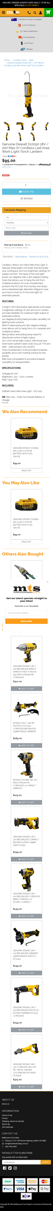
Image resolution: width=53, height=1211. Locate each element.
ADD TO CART (27, 689)
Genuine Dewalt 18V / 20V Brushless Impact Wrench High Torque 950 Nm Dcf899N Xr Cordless (24, 672)
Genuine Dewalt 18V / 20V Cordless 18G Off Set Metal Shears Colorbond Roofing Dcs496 (24, 1070)
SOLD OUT (26, 470)
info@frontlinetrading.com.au (16, 1144)
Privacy (4, 1118)
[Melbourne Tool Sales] (13, 11)
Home (7, 60)
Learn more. (6, 167)
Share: (5, 156)
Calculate (27, 233)
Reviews (33, 257)
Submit (45, 1162)
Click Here (31, 5)
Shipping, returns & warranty (13, 1121)
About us (5, 1104)
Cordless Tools (19, 60)
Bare (31, 60)
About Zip (6, 1124)
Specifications (21, 257)
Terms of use (7, 1115)
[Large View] (6, 126)
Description (8, 257)
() (48, 12)
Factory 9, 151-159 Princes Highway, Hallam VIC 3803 (25, 1141)
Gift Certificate (7, 1127)
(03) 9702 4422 (11, 1147)
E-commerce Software (40, 1204)
